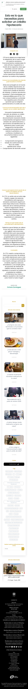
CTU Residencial (14, 480)
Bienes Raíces (18, 471)
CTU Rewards (14, 662)
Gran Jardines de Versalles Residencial (13, 502)
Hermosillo (10, 505)
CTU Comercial (14, 659)
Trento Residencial (13, 531)
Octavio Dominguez (14, 287)
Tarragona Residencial (13, 525)
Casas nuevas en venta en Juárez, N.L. (14, 638)
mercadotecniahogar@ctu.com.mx (14, 612)
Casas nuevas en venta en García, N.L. (14, 636)
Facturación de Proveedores (14, 668)
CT (13, 474)
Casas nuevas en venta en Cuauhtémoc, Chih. (14, 627)
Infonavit (17, 505)
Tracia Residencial (13, 528)
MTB (7, 511)
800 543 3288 (14, 608)
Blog (14, 652)
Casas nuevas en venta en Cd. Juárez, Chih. (14, 626)
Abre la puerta (9, 471)
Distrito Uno (14, 664)
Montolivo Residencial (15, 511)
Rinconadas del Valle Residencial (14, 522)
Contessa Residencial (10, 490)
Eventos (10, 498)
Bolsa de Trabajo (14, 657)
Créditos (20, 490)
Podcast (16, 514)
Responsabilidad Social (17, 519)
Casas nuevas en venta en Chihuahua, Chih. (14, 624)
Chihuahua (17, 487)
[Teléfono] (21, 647)
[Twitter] (16, 647)
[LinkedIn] (14, 647)
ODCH (10, 514)
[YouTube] (12, 647)
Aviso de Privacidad (14, 670)
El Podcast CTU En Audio (14, 655)
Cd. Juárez (10, 487)
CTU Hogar (18, 474)
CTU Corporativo (14, 656)
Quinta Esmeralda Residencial (13, 517)
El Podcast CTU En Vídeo (14, 653)
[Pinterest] (9, 647)
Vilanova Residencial (14, 534)
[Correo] (18, 647)
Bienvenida (8, 474)
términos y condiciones (19, 686)
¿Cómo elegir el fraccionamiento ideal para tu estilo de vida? (14, 576)
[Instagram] (8, 647)
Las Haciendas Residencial (11, 508)
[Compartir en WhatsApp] (11, 54)
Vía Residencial (13, 539)
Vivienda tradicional (14, 537)
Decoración (18, 495)
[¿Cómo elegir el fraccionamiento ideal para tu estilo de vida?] (14, 573)
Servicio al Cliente (14, 666)
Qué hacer (7, 519)
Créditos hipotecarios (13, 492)
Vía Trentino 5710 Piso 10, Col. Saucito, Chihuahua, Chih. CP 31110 (14, 604)
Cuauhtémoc (10, 495)
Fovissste (16, 498)
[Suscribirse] (23, 548)
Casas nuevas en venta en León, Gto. (14, 632)
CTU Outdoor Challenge (13, 477)
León (21, 508)
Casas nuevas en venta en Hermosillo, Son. (14, 643)
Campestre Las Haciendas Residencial (13, 483)
